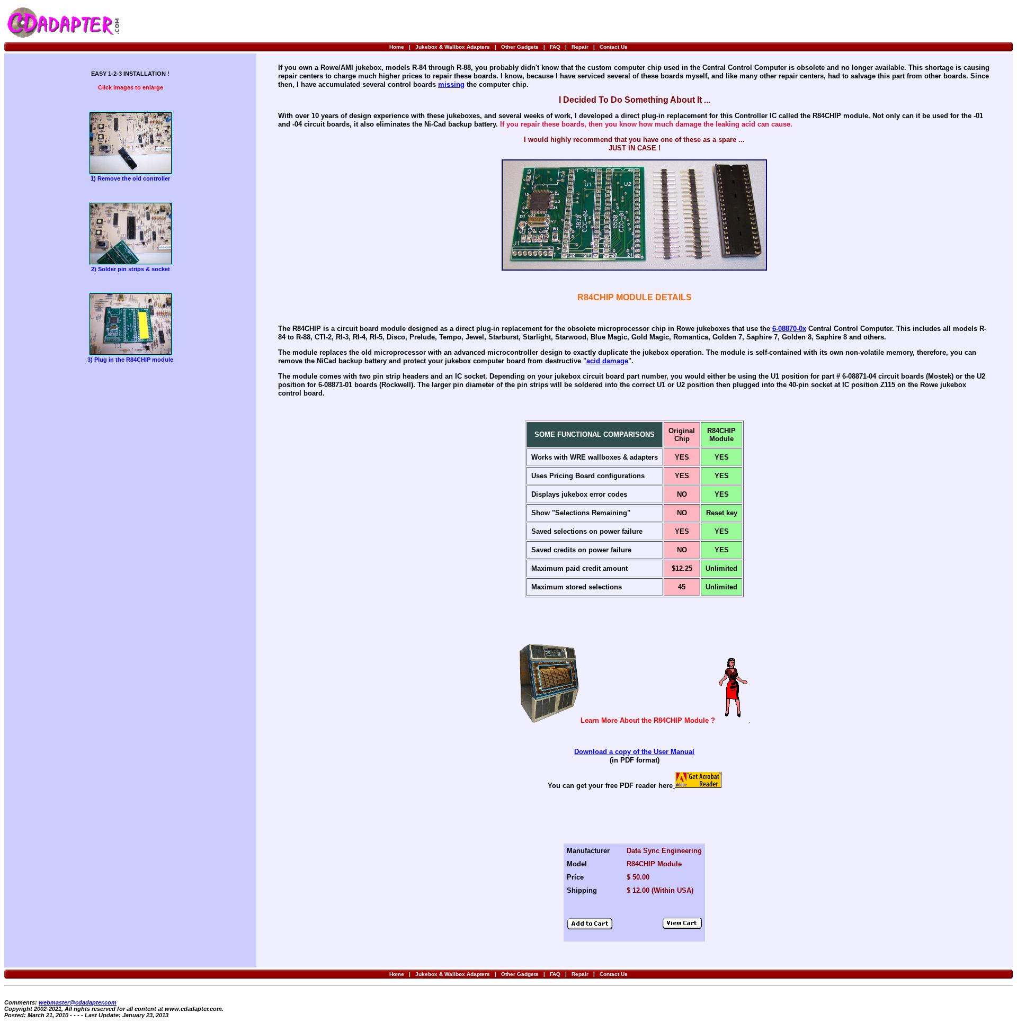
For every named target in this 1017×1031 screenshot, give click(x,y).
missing (451, 84)
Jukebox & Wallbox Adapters (452, 47)
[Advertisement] (887, 22)
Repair (580, 47)
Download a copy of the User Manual (634, 752)
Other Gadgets (520, 47)
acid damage (607, 361)
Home (396, 47)
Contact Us (614, 47)
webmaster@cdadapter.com (78, 1002)
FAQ (555, 47)
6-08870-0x (789, 329)
